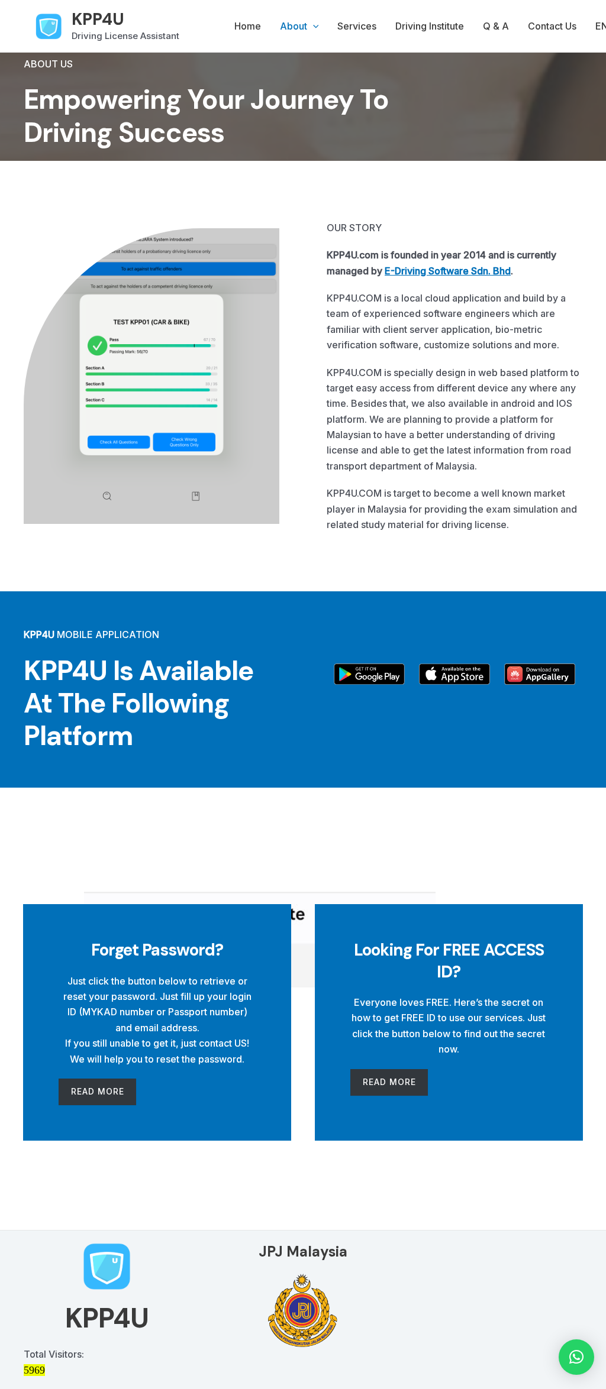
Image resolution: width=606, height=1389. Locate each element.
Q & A (496, 26)
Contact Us (552, 26)
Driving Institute (429, 26)
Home (247, 26)
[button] (313, 26)
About (293, 26)
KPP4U (98, 19)
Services (356, 26)
